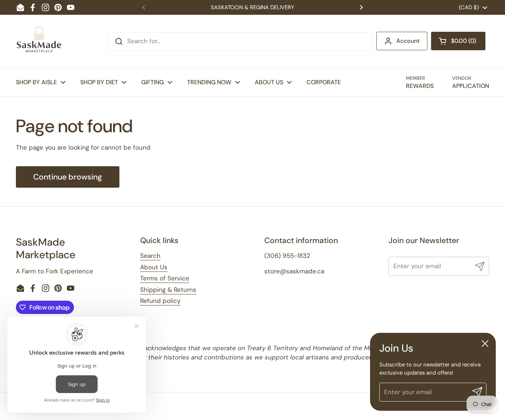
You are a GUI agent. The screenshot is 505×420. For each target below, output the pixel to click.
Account (408, 41)
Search (150, 256)
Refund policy (160, 301)
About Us (153, 267)
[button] (458, 41)
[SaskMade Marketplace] (39, 41)
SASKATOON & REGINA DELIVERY (252, 7)
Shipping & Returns (168, 290)
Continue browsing (67, 177)
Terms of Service (164, 278)
